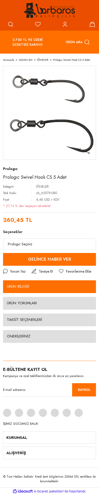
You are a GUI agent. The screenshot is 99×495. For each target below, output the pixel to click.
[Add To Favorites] (75, 271)
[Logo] (49, 10)
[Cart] (92, 24)
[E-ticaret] (49, 491)
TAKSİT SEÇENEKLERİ (24, 319)
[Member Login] (65, 24)
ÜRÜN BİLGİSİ (18, 286)
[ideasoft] (23, 491)
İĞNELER (42, 186)
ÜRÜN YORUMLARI (22, 303)
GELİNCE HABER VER (49, 259)
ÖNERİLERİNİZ (18, 336)
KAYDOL (84, 390)
